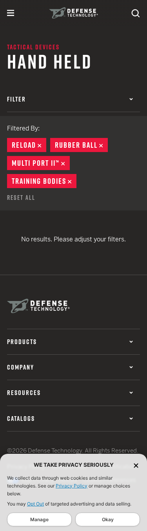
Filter (16, 99)
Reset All (21, 197)
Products (22, 341)
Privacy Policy (71, 486)
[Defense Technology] (73, 13)
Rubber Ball (81, 145)
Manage (39, 519)
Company (20, 367)
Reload (29, 145)
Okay (108, 519)
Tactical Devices (33, 47)
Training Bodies (44, 181)
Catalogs (21, 418)
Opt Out (35, 504)
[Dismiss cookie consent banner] (136, 465)
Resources (24, 392)
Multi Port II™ (41, 163)
